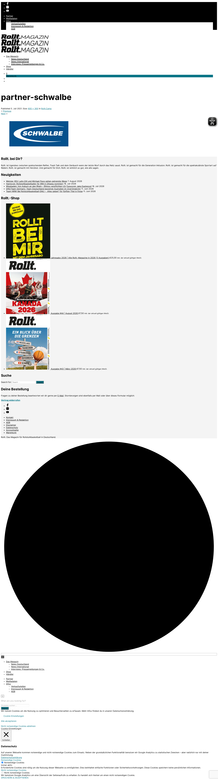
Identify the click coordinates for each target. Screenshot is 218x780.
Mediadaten (11, 18)
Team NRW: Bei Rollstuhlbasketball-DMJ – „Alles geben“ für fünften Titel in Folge (44, 191)
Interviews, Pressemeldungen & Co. (28, 64)
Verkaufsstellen (18, 23)
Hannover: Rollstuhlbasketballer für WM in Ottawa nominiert (34, 183)
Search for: (6, 382)
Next (3, 113)
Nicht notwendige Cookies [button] (13, 770)
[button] (6, 73)
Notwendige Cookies (14, 762)
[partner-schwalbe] (39, 152)
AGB (13, 28)
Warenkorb (11, 432)
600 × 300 (33, 108)
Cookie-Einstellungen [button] (14, 716)
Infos (8, 21)
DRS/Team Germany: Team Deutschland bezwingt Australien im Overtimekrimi (43, 189)
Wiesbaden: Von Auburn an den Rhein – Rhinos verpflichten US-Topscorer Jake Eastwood (48, 186)
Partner (9, 16)
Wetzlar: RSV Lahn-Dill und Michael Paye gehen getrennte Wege (36, 181)
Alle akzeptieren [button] (8, 721)
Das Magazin (12, 56)
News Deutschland (20, 59)
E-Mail (61, 395)
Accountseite (12, 430)
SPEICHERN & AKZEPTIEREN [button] (14, 777)
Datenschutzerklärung (11, 757)
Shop (8, 66)
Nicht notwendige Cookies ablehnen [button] (18, 726)
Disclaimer (11, 425)
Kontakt (9, 417)
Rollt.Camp (46, 108)
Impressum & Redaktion (22, 26)
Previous (7, 111)
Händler (9, 69)
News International (20, 61)
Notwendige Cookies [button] (11, 760)
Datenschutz (12, 427)
